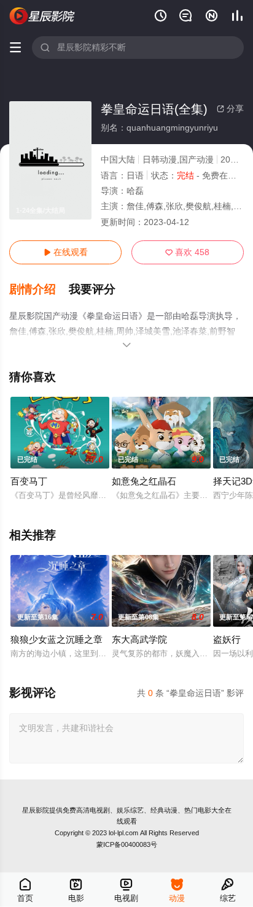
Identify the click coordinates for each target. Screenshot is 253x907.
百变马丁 (28, 481)
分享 (230, 108)
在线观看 (66, 252)
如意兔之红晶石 (144, 481)
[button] (39, 289)
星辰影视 (42, 16)
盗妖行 (227, 639)
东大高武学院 (139, 639)
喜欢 (187, 252)
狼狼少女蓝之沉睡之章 (56, 639)
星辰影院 (35, 810)
